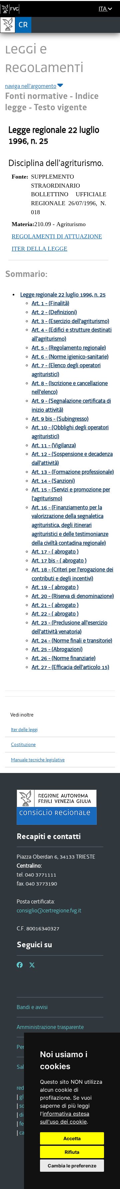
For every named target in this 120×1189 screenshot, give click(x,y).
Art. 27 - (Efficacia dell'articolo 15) (70, 667)
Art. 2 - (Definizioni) (54, 312)
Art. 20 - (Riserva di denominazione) (73, 596)
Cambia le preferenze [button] (72, 1165)
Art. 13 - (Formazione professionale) (73, 471)
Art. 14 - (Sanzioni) (53, 480)
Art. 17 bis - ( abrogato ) (59, 560)
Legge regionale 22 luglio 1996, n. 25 (63, 294)
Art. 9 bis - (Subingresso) (60, 418)
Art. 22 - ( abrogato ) (55, 613)
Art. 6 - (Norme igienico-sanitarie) (70, 356)
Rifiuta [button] (72, 1152)
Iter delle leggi (24, 729)
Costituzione (23, 744)
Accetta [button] (72, 1138)
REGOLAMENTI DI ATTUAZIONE (57, 236)
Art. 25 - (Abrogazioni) (57, 649)
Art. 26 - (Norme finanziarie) (64, 658)
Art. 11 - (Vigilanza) (54, 445)
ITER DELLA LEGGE (39, 248)
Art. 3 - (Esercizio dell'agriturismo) (70, 321)
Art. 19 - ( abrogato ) (55, 587)
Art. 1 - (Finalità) (50, 303)
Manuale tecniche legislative (38, 760)
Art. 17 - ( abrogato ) (55, 551)
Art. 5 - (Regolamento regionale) (69, 347)
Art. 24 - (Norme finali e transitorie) (72, 640)
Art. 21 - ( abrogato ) (55, 605)
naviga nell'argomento (30, 86)
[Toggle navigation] (113, 24)
